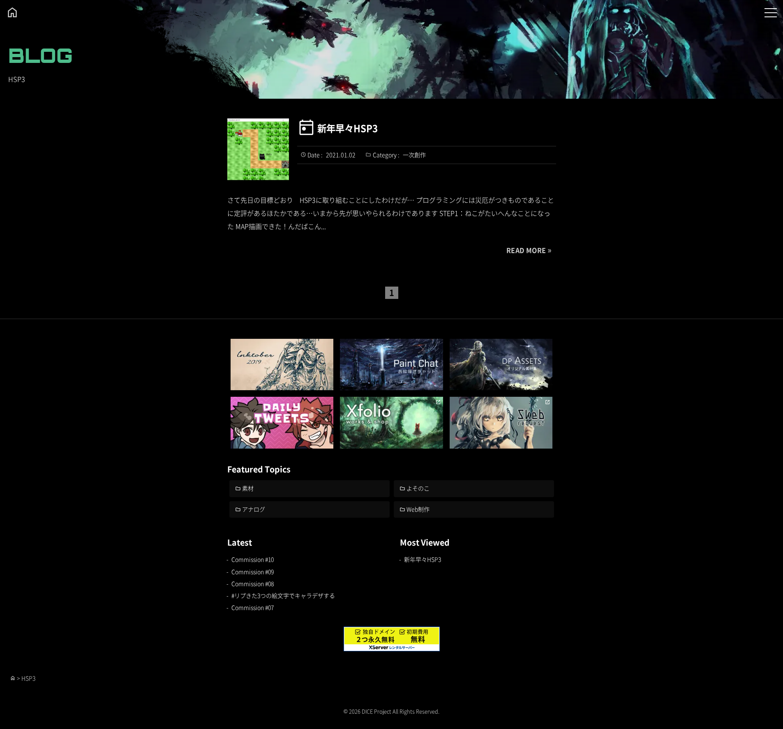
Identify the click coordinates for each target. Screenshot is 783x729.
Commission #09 (252, 571)
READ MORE (526, 250)
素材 (248, 488)
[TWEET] (282, 422)
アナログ (253, 509)
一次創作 (414, 154)
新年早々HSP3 (347, 127)
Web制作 (418, 509)
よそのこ (418, 488)
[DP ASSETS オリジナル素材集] (501, 364)
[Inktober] (282, 364)
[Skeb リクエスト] (501, 422)
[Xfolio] (391, 422)
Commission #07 (252, 607)
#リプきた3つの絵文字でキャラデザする (283, 595)
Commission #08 (252, 583)
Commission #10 (252, 559)
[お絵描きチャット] (391, 364)
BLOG (40, 55)
